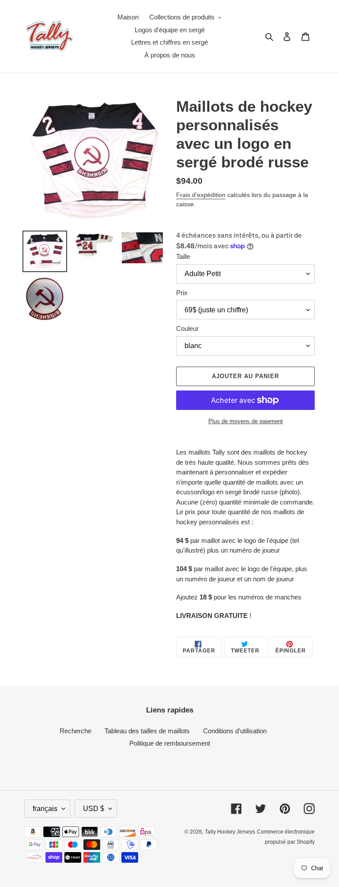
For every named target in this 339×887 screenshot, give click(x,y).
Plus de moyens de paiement (245, 421)
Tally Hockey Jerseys (230, 832)
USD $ (93, 808)
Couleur (187, 328)
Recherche (75, 731)
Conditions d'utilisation (235, 731)
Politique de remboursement (169, 743)
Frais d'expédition (201, 194)
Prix (182, 292)
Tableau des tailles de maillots (147, 731)
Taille (183, 256)
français (45, 808)
